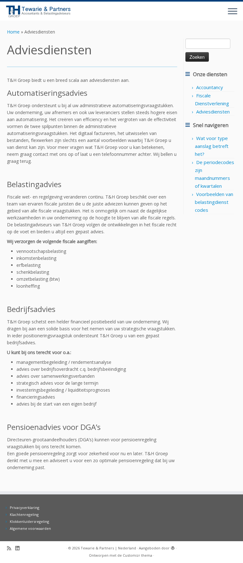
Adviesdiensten (213, 111)
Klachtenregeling (24, 514)
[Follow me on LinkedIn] (19, 548)
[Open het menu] (232, 11)
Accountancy (209, 87)
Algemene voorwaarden (30, 528)
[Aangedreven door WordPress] (173, 547)
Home (13, 32)
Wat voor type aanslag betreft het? (211, 146)
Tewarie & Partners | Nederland (108, 548)
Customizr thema (137, 555)
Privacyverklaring (24, 507)
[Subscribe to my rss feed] (11, 548)
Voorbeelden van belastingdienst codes (214, 202)
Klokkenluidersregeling (29, 521)
